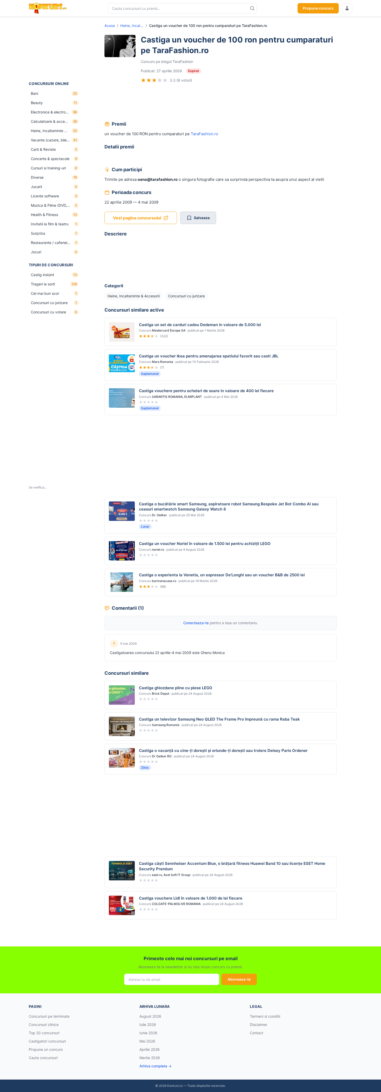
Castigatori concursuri (47, 1041)
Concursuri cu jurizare (186, 296)
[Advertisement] (55, 49)
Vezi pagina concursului (137, 217)
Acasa (109, 25)
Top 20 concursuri (44, 1033)
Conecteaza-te (196, 623)
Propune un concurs (46, 1049)
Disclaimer (258, 1024)
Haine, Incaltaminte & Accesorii (132, 25)
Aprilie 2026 (149, 1049)
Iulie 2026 (147, 1024)
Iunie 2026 (148, 1033)
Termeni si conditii (265, 1016)
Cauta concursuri (43, 1057)
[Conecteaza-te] (347, 8)
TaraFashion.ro (204, 133)
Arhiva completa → (155, 1066)
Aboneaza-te (239, 979)
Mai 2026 (147, 1041)
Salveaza (202, 217)
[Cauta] (252, 8)
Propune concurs (318, 8)
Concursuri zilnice (44, 1024)
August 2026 (150, 1016)
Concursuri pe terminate (49, 1016)
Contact (256, 1033)
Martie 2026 (149, 1057)
